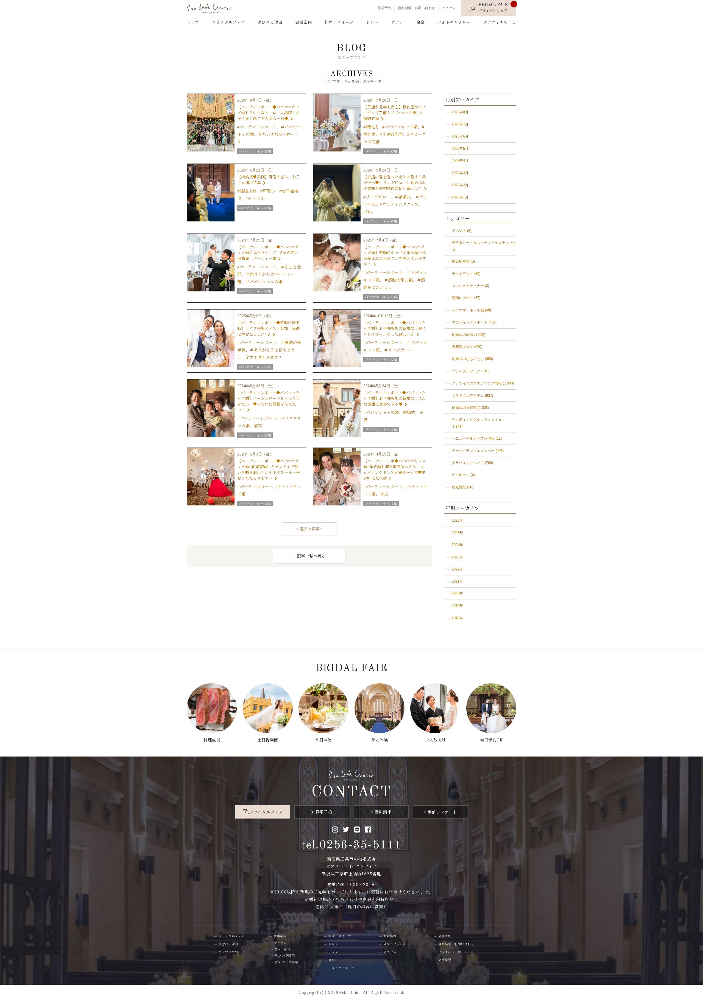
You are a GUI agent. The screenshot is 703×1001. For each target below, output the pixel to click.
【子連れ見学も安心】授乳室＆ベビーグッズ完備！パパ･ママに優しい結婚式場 (394, 112)
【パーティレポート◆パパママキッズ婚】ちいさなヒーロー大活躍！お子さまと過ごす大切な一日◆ (268, 112)
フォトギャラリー (454, 22)
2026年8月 (460, 112)
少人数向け (435, 740)
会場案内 (303, 22)
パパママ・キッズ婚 (468, 310)
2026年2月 (460, 185)
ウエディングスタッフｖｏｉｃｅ (478, 420)
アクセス (448, 8)
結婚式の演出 (462, 335)
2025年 (457, 533)
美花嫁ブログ (462, 347)
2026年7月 (460, 124)
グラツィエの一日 (499, 22)
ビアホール (461, 475)
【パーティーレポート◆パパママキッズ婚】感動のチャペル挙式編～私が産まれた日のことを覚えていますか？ (394, 255)
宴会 (421, 22)
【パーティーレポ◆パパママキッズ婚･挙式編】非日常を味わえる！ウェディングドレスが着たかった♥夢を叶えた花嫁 (394, 469)
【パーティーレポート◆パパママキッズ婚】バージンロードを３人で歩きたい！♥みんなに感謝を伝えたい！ (268, 401)
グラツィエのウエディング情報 (477, 383)
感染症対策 (461, 261)
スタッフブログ (394, 944)
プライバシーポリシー (454, 952)
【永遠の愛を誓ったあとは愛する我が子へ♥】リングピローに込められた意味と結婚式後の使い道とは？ (394, 182)
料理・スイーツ (339, 22)
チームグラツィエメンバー (473, 451)
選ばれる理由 (270, 22)
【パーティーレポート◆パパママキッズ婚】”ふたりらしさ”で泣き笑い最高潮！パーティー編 (268, 252)
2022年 (457, 569)
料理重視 (211, 740)
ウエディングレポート (469, 322)
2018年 (457, 618)
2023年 (457, 557)
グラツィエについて (468, 463)
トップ (192, 22)
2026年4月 (460, 161)
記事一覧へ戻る (311, 556)
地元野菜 (459, 487)
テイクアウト (462, 274)
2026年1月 (460, 197)
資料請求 (383, 812)
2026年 (457, 520)
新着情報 (390, 936)
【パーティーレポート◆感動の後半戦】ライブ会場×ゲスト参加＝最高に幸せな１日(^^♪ (268, 328)
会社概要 (444, 959)
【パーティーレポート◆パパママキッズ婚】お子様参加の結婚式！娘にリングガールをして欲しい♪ (394, 328)
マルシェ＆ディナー (468, 286)
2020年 (457, 594)
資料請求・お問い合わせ (416, 8)
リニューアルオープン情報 (473, 438)
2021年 (457, 581)
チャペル (281, 942)
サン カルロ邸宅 (286, 962)
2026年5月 (460, 149)
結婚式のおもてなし (468, 359)
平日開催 (323, 740)
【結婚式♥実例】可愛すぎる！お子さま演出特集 (268, 179)
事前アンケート (442, 812)
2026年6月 (460, 136)
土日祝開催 (267, 740)
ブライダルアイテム (468, 395)
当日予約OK (491, 740)
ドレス (372, 22)
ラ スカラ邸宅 (284, 955)
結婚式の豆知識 (464, 408)
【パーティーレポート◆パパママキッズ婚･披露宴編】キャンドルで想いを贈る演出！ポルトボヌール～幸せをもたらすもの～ (268, 469)
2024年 (457, 545)
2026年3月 (460, 173)
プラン (397, 22)
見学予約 (384, 8)
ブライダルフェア (228, 22)
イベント (459, 231)
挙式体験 (379, 740)
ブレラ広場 (282, 949)
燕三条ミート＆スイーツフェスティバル (484, 243)
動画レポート (462, 298)
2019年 (457, 606)
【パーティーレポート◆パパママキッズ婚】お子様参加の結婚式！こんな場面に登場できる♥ (394, 398)
